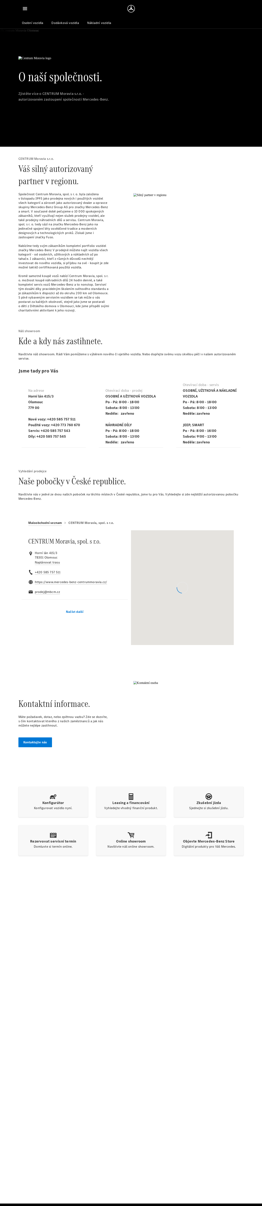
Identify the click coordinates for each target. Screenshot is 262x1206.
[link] (47, 562)
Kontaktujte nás (35, 742)
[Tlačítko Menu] (25, 8)
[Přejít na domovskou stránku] (131, 8)
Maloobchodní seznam (45, 523)
